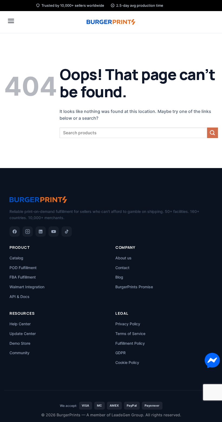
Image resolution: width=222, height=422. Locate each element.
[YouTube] (53, 231)
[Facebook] (14, 231)
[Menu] (11, 21)
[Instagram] (27, 231)
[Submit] (212, 133)
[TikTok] (66, 231)
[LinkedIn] (40, 231)
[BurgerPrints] (111, 22)
